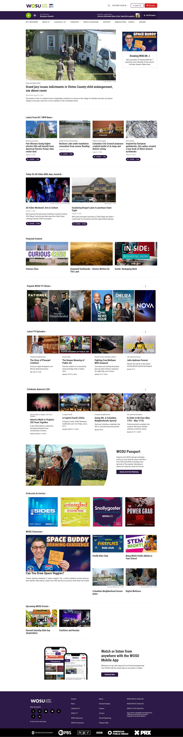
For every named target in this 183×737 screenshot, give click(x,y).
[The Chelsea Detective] (123, 306)
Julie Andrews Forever (134, 357)
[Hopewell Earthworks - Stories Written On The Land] (91, 254)
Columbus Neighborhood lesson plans (108, 592)
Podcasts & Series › (36, 493)
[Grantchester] (58, 306)
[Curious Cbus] (47, 254)
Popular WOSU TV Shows (38, 286)
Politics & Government (99, 141)
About (101, 699)
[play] (28, 15)
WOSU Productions (77, 723)
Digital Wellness (133, 591)
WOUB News (29, 95)
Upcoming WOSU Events (37, 606)
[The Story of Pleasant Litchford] (43, 344)
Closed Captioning (105, 718)
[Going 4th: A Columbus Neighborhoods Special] (107, 402)
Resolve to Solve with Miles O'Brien (105, 357)
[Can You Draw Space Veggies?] (58, 553)
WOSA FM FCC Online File (135, 704)
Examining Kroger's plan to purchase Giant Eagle (91, 209)
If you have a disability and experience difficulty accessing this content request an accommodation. (139, 714)
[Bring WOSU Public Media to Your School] (141, 543)
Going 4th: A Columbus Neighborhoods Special (105, 419)
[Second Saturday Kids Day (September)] (41, 618)
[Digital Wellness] (141, 577)
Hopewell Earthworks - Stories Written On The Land (90, 270)
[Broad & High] (80, 306)
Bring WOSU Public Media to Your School (139, 557)
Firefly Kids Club (100, 556)
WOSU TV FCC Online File (135, 708)
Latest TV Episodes (36, 331)
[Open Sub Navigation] (128, 5)
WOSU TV (46, 22)
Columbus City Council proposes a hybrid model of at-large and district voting (108, 146)
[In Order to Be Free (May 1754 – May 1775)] (140, 402)
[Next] (145, 286)
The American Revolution (134, 414)
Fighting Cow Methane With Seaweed (105, 361)
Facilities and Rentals (69, 630)
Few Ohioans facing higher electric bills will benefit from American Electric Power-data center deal (40, 147)
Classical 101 (60, 22)
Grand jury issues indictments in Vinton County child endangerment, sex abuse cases (69, 88)
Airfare (142, 22)
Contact (101, 713)
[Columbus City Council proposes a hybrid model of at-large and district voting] (108, 129)
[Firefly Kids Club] (108, 543)
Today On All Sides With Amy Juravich (43, 174)
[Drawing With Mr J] (139, 41)
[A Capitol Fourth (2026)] (75, 402)
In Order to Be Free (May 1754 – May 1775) (138, 419)
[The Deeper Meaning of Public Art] (75, 344)
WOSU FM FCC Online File (135, 699)
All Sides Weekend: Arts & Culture (42, 207)
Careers (101, 708)
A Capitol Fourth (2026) (73, 418)
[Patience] (37, 306)
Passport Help (103, 723)
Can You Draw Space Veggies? (45, 573)
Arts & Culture (130, 141)
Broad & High (66, 357)
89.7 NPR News (32, 22)
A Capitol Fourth (67, 414)
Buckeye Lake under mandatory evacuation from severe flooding (74, 145)
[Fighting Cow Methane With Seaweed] (107, 344)
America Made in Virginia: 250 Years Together (41, 415)
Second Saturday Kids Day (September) (38, 631)
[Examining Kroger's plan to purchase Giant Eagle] (94, 189)
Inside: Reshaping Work (126, 269)
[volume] (35, 15)
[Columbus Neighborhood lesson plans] (108, 577)
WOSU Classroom (91, 22)
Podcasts (75, 22)
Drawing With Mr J (140, 55)
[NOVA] (145, 306)
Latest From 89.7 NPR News (39, 117)
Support (106, 22)
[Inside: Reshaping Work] (136, 254)
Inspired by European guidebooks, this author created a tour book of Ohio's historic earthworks (141, 147)
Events (131, 22)
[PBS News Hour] (102, 306)
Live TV (138, 5)
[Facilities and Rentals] (74, 618)
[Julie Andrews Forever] (140, 344)
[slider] (38, 15)
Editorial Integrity (104, 704)
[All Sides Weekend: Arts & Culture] (48, 189)
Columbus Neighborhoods (38, 357)
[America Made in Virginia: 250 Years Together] (43, 402)
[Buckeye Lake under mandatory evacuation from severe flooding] (74, 129)
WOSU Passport (128, 451)
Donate (151, 5)
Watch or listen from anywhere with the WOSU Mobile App (120, 655)
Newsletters (120, 22)
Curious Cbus (32, 269)
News (73, 704)
